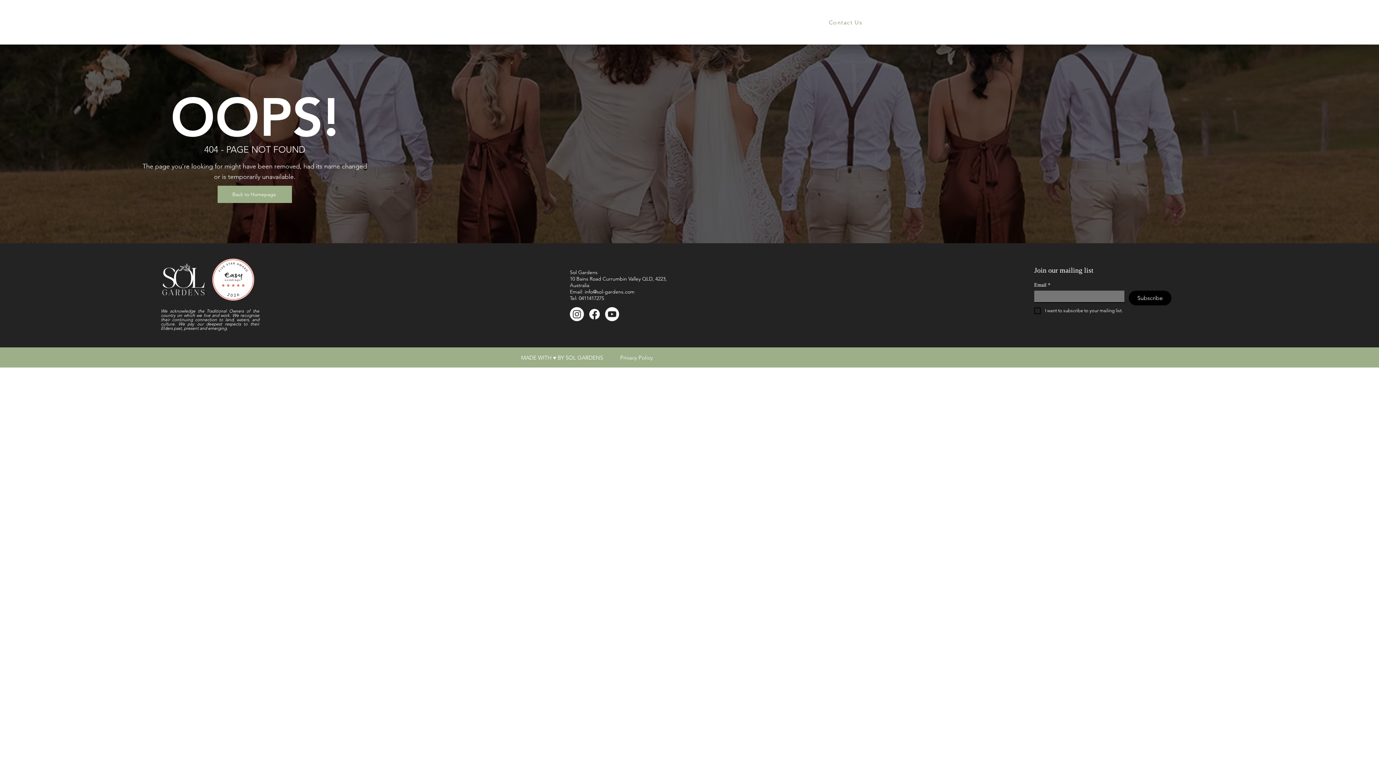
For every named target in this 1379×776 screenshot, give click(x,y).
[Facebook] (595, 314)
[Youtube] (612, 314)
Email (1042, 285)
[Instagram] (577, 314)
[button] (521, 22)
